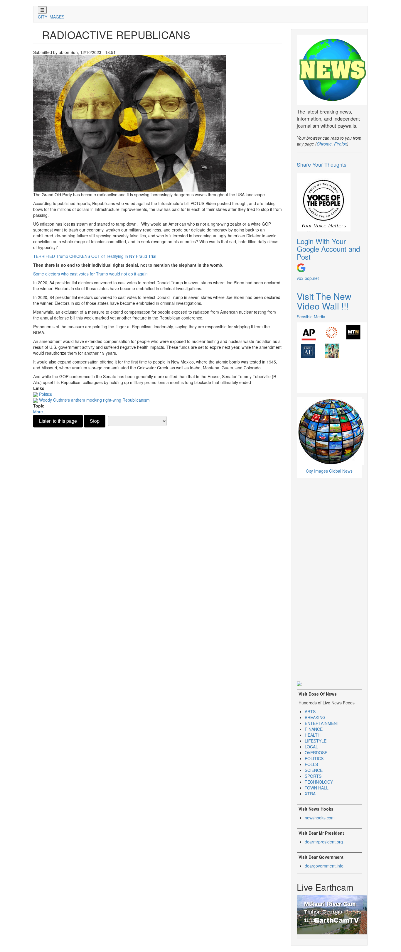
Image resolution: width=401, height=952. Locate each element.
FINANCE (314, 729)
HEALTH (313, 735)
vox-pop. (308, 278)
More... (39, 412)
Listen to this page (58, 420)
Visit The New (324, 296)
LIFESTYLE (315, 741)
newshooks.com (320, 818)
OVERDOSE (316, 752)
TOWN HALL (316, 788)
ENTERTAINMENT (322, 723)
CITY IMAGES (51, 17)
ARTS (310, 711)
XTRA (310, 794)
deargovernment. (324, 866)
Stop (95, 420)
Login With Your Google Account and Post (328, 249)
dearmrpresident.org (324, 842)
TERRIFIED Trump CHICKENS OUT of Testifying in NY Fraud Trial (94, 256)
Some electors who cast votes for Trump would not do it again (90, 274)
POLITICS (314, 758)
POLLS (311, 764)
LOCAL (311, 747)
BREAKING (315, 717)
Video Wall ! (322, 306)
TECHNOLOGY (319, 782)
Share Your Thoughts (321, 164)
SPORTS (313, 776)
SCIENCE (314, 770)
